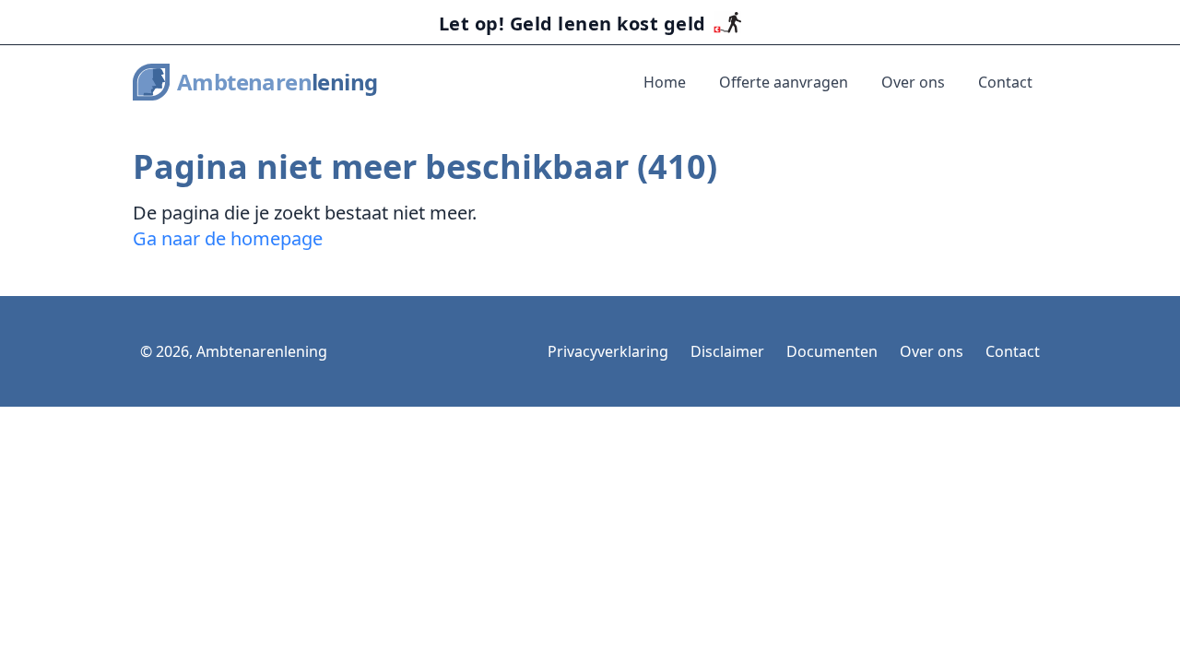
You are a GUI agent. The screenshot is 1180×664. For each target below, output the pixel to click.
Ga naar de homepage (228, 238)
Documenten (832, 351)
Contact (1005, 82)
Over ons (913, 82)
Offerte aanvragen (783, 82)
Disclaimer (727, 351)
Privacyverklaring (608, 351)
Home (664, 82)
